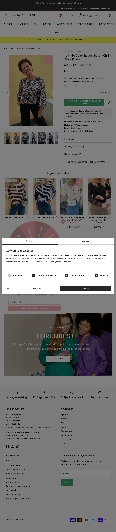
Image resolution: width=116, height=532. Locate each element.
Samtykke (30, 241)
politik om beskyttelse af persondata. (58, 262)
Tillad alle (85, 289)
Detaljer (85, 241)
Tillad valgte (37, 289)
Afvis (9, 289)
